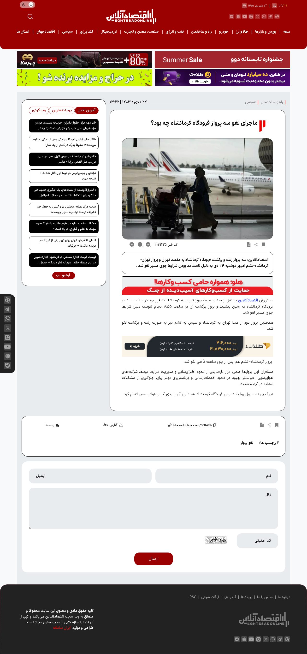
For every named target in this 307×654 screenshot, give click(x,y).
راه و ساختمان (201, 32)
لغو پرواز (247, 443)
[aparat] (277, 16)
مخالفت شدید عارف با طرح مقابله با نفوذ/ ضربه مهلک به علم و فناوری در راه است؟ (65, 226)
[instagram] (251, 16)
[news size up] (132, 244)
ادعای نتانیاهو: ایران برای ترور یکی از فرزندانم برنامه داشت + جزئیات (68, 243)
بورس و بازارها (265, 32)
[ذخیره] (263, 244)
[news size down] (148, 244)
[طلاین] (222, 77)
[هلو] (197, 285)
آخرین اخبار (86, 110)
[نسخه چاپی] (248, 244)
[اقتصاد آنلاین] (131, 16)
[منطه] (84, 59)
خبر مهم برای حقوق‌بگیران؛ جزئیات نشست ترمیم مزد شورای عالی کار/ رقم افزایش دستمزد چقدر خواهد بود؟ (65, 126)
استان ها (23, 32)
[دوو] (222, 59)
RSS (192, 597)
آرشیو (65, 275)
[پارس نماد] (84, 77)
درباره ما (284, 597)
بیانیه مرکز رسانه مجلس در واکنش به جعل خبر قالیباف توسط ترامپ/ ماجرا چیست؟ (66, 209)
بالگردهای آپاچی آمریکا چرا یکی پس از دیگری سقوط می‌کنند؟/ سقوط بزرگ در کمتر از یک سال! (64, 142)
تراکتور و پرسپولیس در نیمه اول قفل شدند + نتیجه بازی (68, 176)
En (280, 5)
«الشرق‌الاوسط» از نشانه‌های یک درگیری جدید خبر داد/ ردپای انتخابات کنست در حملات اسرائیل (65, 193)
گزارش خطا (110, 425)
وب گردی (39, 110)
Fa (285, 5)
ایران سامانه (62, 628)
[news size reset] (140, 244)
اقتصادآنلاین (248, 300)
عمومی (250, 102)
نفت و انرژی (175, 32)
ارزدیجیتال (108, 32)
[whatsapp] (264, 16)
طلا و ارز (242, 32)
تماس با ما (265, 597)
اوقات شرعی (210, 597)
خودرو (224, 32)
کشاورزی (86, 32)
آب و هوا (230, 597)
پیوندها (246, 597)
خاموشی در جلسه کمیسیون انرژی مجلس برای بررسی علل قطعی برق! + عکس (66, 159)
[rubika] (238, 16)
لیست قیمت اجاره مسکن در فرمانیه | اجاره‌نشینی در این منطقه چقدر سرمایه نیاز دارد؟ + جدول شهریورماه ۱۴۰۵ (65, 261)
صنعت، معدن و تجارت (141, 32)
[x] (7, 328)
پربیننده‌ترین (62, 110)
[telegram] (270, 16)
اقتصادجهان (45, 32)
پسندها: (49, 425)
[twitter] (257, 16)
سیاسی (67, 32)
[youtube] (244, 16)
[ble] (231, 16)
